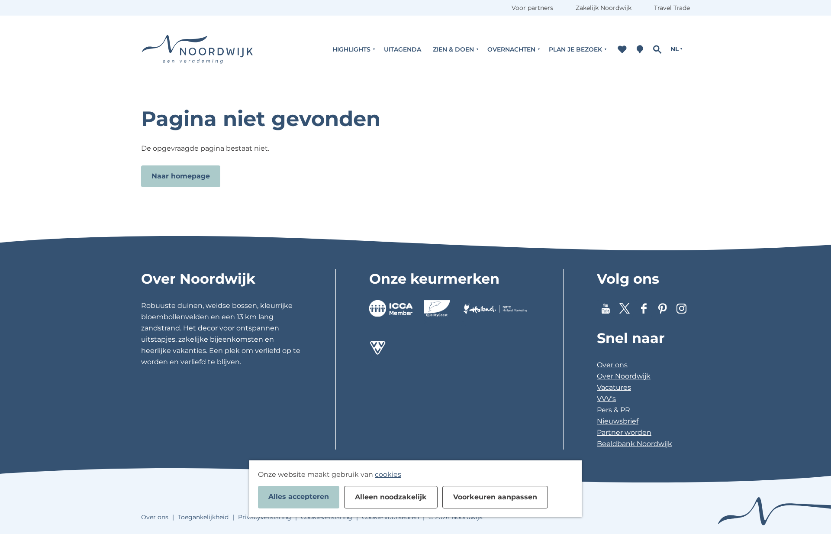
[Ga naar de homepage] (197, 49)
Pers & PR (613, 410)
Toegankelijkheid (203, 517)
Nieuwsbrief (617, 421)
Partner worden (624, 432)
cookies (388, 474)
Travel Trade (672, 8)
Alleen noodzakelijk (391, 497)
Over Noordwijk (624, 376)
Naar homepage (180, 176)
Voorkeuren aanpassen (495, 497)
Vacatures (614, 387)
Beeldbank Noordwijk (634, 444)
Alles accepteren (298, 496)
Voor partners (532, 8)
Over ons (612, 365)
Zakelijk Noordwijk (603, 8)
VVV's (606, 399)
